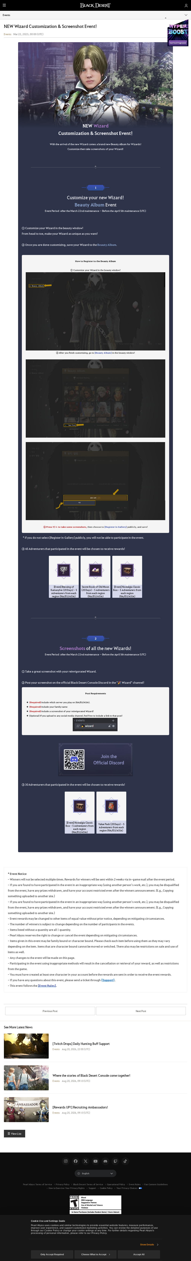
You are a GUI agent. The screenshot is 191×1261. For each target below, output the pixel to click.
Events (6, 15)
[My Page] (186, 5)
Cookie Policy (106, 1188)
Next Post (141, 1011)
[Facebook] (76, 1161)
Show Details (147, 1244)
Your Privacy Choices (127, 1188)
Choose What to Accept (93, 1254)
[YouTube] (95, 1161)
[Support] (108, 980)
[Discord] (105, 1161)
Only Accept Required (52, 1254)
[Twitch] (115, 1161)
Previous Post (50, 1011)
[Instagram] (66, 1161)
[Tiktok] (125, 1161)
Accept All (138, 1254)
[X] (86, 1161)
